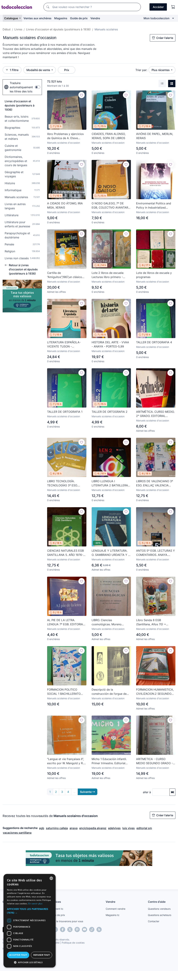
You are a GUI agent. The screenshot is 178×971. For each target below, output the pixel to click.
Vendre (95, 18)
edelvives (114, 828)
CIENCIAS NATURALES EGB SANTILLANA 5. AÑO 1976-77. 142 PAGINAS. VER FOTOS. (65, 553)
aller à (147, 792)
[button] (29, 910)
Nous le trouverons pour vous (66, 921)
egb (41, 828)
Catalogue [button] (11, 18)
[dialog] (29, 921)
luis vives (128, 828)
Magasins (60, 18)
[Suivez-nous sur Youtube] (84, 929)
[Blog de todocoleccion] (99, 929)
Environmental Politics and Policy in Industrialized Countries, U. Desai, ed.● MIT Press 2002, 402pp (155, 206)
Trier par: (141, 70)
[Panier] (173, 7)
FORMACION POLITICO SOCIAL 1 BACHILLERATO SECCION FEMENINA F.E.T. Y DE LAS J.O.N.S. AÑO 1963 (66, 692)
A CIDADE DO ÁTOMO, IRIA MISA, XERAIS (65, 205)
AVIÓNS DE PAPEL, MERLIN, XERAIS (154, 136)
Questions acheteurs (159, 915)
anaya (74, 828)
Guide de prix (79, 18)
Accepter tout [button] (18, 954)
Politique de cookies (73, 942)
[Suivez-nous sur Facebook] (62, 929)
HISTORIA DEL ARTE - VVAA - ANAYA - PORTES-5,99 (110, 344)
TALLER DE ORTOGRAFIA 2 (109, 411)
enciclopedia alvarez (92, 828)
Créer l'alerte (164, 38)
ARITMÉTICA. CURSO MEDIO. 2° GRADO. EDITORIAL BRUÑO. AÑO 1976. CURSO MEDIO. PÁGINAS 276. (155, 414)
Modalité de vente (38, 70)
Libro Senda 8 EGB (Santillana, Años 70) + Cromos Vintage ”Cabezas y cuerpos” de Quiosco (154, 622)
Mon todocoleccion (156, 18)
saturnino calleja (57, 828)
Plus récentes (161, 70)
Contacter (153, 921)
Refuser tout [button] (41, 954)
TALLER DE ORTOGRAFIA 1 (64, 411)
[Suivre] (81, 95)
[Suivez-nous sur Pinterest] (77, 929)
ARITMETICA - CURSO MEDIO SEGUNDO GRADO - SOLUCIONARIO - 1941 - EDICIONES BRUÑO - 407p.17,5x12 (154, 761)
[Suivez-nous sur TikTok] (91, 929)
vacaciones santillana (17, 832)
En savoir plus (35, 903)
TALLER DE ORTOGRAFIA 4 (154, 342)
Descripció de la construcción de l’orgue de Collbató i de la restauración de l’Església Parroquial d (110, 692)
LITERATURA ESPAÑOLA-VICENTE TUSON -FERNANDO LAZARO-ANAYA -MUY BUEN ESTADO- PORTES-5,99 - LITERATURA (66, 344)
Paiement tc (56, 908)
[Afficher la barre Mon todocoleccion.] (173, 18)
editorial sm (144, 828)
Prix (66, 70)
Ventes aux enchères (37, 18)
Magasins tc (112, 915)
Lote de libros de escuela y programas (154, 275)
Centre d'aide (156, 901)
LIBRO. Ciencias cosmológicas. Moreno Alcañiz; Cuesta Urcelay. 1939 (111, 622)
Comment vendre (115, 908)
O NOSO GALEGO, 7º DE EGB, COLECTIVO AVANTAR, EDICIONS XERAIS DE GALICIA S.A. (110, 206)
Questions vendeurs (159, 908)
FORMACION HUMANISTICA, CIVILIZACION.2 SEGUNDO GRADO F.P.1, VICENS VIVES (155, 692)
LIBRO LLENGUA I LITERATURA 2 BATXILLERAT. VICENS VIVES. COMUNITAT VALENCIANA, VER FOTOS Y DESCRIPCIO (111, 483)
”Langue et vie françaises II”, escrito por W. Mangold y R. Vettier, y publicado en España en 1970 (65, 761)
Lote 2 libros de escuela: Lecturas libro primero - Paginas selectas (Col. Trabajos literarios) (108, 275)
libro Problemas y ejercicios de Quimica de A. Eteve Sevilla (65, 136)
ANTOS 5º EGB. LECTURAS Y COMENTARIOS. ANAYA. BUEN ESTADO (155, 553)
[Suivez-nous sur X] (69, 929)
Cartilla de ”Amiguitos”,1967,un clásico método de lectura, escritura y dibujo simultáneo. (65, 275)
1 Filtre (14, 70)
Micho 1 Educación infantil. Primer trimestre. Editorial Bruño (109, 761)
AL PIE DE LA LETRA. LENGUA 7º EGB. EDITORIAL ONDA (65, 622)
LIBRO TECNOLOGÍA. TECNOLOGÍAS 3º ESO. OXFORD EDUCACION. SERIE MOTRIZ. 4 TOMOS (66, 483)
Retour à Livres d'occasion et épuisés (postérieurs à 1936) (23, 269)
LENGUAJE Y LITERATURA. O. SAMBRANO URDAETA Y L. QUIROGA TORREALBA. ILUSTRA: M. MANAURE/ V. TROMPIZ (111, 553)
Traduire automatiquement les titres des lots (21, 87)
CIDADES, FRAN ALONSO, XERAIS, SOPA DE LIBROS (109, 136)
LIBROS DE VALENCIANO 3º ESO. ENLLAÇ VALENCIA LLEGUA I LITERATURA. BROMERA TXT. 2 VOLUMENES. (154, 483)
